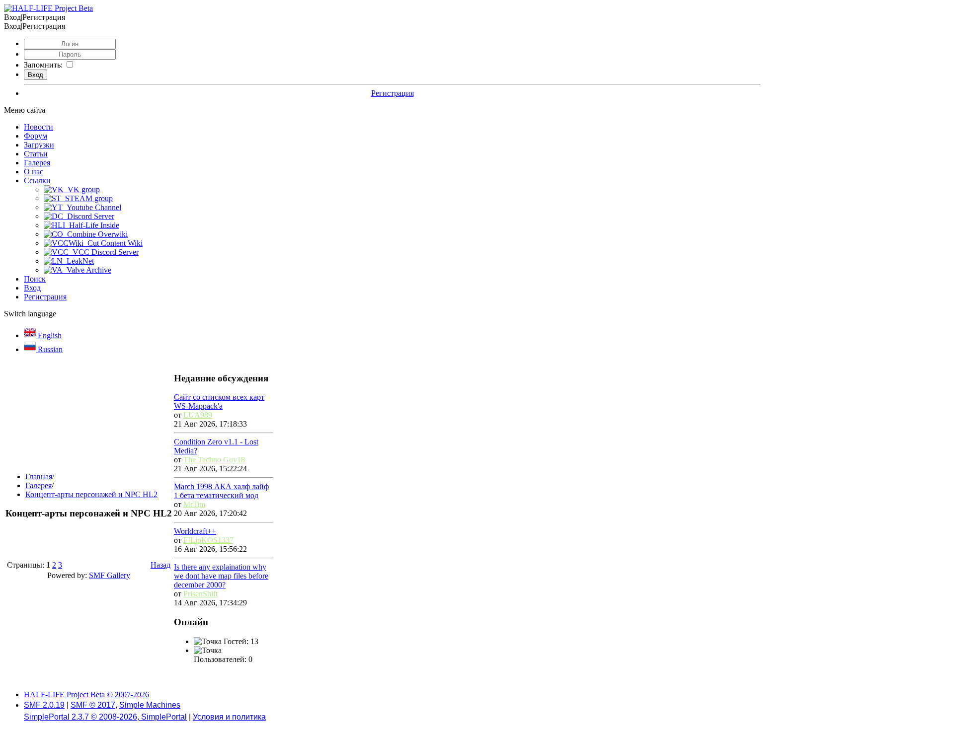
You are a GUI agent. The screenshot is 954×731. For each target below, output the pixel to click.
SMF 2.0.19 (44, 705)
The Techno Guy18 (214, 459)
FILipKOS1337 (208, 540)
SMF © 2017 (93, 705)
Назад (160, 565)
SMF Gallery (109, 575)
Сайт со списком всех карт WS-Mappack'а (219, 401)
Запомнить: (43, 65)
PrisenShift (200, 593)
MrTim (194, 504)
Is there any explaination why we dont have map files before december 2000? (221, 576)
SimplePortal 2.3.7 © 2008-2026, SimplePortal (105, 717)
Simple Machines (149, 705)
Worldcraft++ (195, 531)
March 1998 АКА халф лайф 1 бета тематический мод (221, 491)
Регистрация (392, 93)
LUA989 (197, 415)
